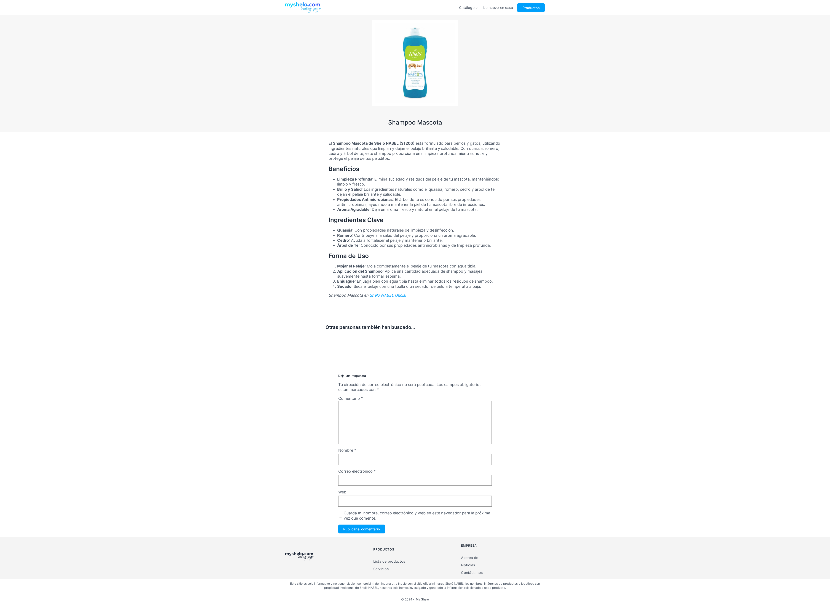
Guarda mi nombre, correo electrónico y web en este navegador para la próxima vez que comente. (417, 515)
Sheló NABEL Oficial (388, 295)
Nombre (347, 450)
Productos (531, 8)
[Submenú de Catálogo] (477, 8)
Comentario (350, 398)
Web (342, 492)
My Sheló (422, 599)
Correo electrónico (357, 471)
